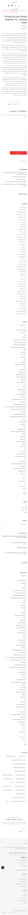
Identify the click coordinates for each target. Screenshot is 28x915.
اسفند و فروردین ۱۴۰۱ (22, 239)
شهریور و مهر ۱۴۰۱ (22, 254)
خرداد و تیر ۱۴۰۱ (23, 261)
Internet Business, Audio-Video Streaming (17, 416)
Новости (24, 476)
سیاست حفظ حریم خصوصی (22, 884)
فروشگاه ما (25, 903)
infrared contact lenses (11, 756)
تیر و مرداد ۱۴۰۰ (23, 289)
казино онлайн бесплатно (20, 786)
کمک (2, 912)
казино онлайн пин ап (7, 786)
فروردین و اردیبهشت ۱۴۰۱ (21, 266)
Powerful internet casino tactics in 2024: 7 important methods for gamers (14, 185)
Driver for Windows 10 (21, 382)
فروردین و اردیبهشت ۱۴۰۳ (21, 214)
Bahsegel (24, 337)
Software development (21, 454)
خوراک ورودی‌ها (24, 507)
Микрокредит (23, 474)
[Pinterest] (13, 104)
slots (25, 449)
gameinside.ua (23, 402)
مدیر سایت (22, 25)
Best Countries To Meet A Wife (19, 340)
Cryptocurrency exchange (21, 374)
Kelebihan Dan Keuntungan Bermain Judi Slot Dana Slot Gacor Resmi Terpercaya (15, 173)
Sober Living (23, 451)
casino (24, 367)
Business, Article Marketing (20, 364)
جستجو (2, 160)
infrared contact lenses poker (19, 764)
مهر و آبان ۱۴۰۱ (23, 251)
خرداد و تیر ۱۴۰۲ (23, 232)
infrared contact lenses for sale (18, 760)
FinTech (24, 387)
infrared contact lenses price (19, 767)
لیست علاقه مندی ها (23, 879)
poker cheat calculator (20, 779)
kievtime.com (23, 424)
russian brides (23, 446)
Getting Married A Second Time (19, 404)
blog (25, 360)
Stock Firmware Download (20, 456)
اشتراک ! (20, 831)
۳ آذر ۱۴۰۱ (25, 27)
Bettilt (25, 350)
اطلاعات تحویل (24, 898)
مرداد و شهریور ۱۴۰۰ (22, 286)
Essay (24, 384)
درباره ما (25, 893)
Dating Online (23, 379)
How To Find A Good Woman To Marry (18, 409)
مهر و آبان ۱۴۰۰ (23, 281)
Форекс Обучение (22, 481)
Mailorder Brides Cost (21, 429)
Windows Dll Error (22, 471)
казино (11, 782)
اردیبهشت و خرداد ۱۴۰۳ (21, 212)
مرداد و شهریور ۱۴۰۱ (22, 256)
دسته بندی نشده (20, 10)
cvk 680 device (22, 756)
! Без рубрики (23, 325)
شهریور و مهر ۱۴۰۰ (22, 284)
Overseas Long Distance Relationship (18, 431)
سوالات (10, 912)
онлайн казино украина (20, 794)
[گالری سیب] (14, 2)
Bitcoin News (23, 355)
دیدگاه (25, 119)
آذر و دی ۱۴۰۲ (23, 224)
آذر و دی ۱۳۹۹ (23, 296)
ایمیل (25, 137)
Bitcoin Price (23, 357)
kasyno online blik (22, 422)
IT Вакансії (23, 419)
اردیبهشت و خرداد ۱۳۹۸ (21, 308)
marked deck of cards (7, 775)
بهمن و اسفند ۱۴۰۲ (22, 219)
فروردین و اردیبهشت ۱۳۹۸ (21, 311)
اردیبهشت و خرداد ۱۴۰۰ (21, 291)
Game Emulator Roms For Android (19, 399)
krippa (24, 426)
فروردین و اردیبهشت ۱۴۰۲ (21, 237)
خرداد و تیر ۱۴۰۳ (23, 209)
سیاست (15, 912)
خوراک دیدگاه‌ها (24, 510)
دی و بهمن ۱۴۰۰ (23, 274)
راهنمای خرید (24, 895)
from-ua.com (23, 397)
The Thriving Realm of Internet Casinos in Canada (16, 181)
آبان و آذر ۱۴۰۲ (23, 227)
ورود (26, 505)
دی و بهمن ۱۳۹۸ (23, 303)
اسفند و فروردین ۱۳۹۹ (22, 294)
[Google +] (10, 104)
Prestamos (24, 444)
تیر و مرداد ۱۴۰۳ (23, 207)
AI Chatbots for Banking (21, 330)
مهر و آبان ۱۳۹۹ (23, 299)
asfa (25, 335)
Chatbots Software (22, 372)
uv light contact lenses (8, 779)
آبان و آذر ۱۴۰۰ (23, 279)
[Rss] (10, 856)
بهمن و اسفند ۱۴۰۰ (22, 271)
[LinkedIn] (8, 104)
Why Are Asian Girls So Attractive (19, 469)
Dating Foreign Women (21, 377)
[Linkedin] (14, 856)
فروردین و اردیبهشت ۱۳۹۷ (21, 313)
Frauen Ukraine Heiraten (21, 394)
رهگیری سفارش (24, 881)
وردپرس (24, 493)
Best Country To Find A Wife (20, 342)
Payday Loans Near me (21, 441)
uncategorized (23, 466)
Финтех (24, 478)
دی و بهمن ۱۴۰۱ (23, 244)
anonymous (23, 332)
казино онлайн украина (20, 790)
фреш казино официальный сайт (18, 801)
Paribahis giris (23, 436)
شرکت (24, 491)
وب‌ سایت (25, 144)
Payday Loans (23, 439)
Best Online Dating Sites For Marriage (18, 347)
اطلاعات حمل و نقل (23, 886)
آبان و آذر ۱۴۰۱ (23, 249)
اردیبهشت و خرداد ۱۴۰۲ (21, 234)
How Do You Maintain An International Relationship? (15, 407)
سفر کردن (24, 488)
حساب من (25, 876)
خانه (24, 10)
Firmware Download (22, 389)
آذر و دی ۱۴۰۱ (23, 246)
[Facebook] (18, 104)
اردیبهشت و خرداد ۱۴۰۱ (21, 264)
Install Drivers (23, 412)
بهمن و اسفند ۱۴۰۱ (22, 242)
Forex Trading (23, 392)
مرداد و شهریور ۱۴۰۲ (22, 229)
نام (26, 131)
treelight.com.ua (22, 461)
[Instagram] (18, 856)
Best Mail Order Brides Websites (19, 345)
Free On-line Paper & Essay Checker (19, 177)
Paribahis (24, 434)
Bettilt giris (24, 352)
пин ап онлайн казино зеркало (19, 797)
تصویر (25, 483)
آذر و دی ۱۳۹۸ (23, 306)
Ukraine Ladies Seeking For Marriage (18, 464)
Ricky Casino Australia (21, 179)
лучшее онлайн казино (7, 790)
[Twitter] (16, 104)
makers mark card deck (20, 775)
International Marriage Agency (20, 414)
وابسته (4, 912)
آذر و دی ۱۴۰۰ (23, 276)
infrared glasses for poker (20, 771)
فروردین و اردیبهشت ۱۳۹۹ (21, 301)
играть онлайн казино (20, 782)
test (25, 459)
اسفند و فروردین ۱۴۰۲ (22, 217)
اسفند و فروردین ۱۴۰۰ (22, 269)
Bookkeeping (23, 362)
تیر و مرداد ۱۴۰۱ (23, 259)
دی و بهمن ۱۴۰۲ (23, 222)
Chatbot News (23, 369)
